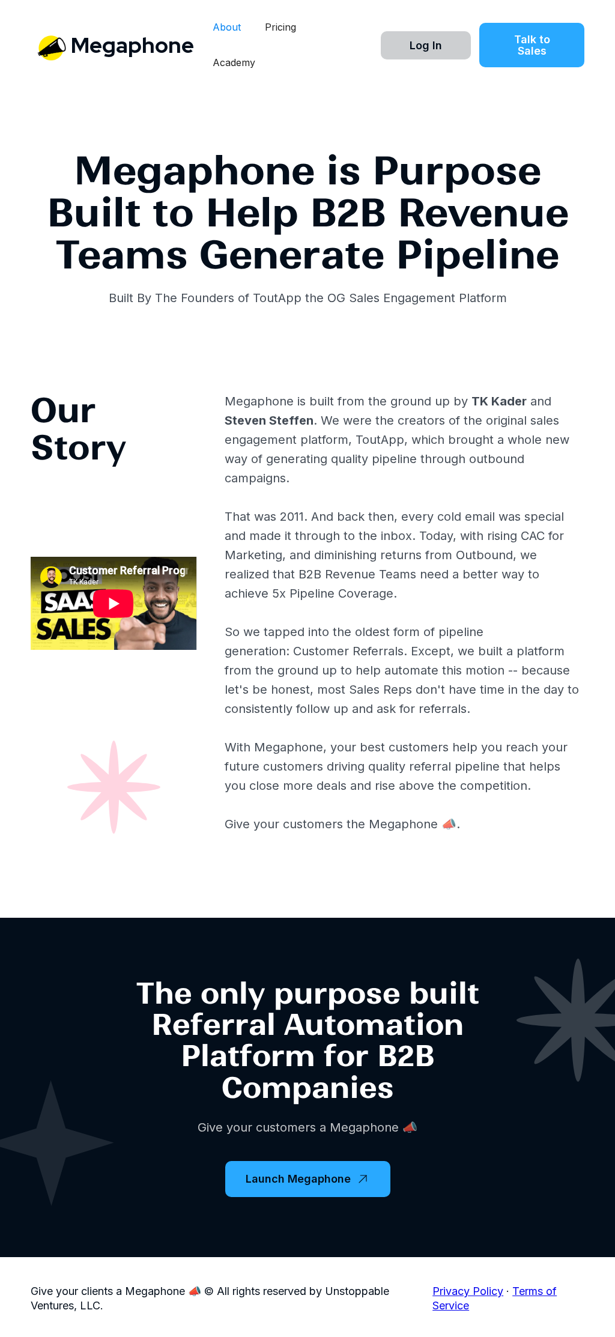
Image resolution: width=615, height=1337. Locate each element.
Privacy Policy (467, 1291)
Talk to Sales (532, 45)
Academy (234, 62)
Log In (426, 45)
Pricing (280, 27)
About (227, 27)
